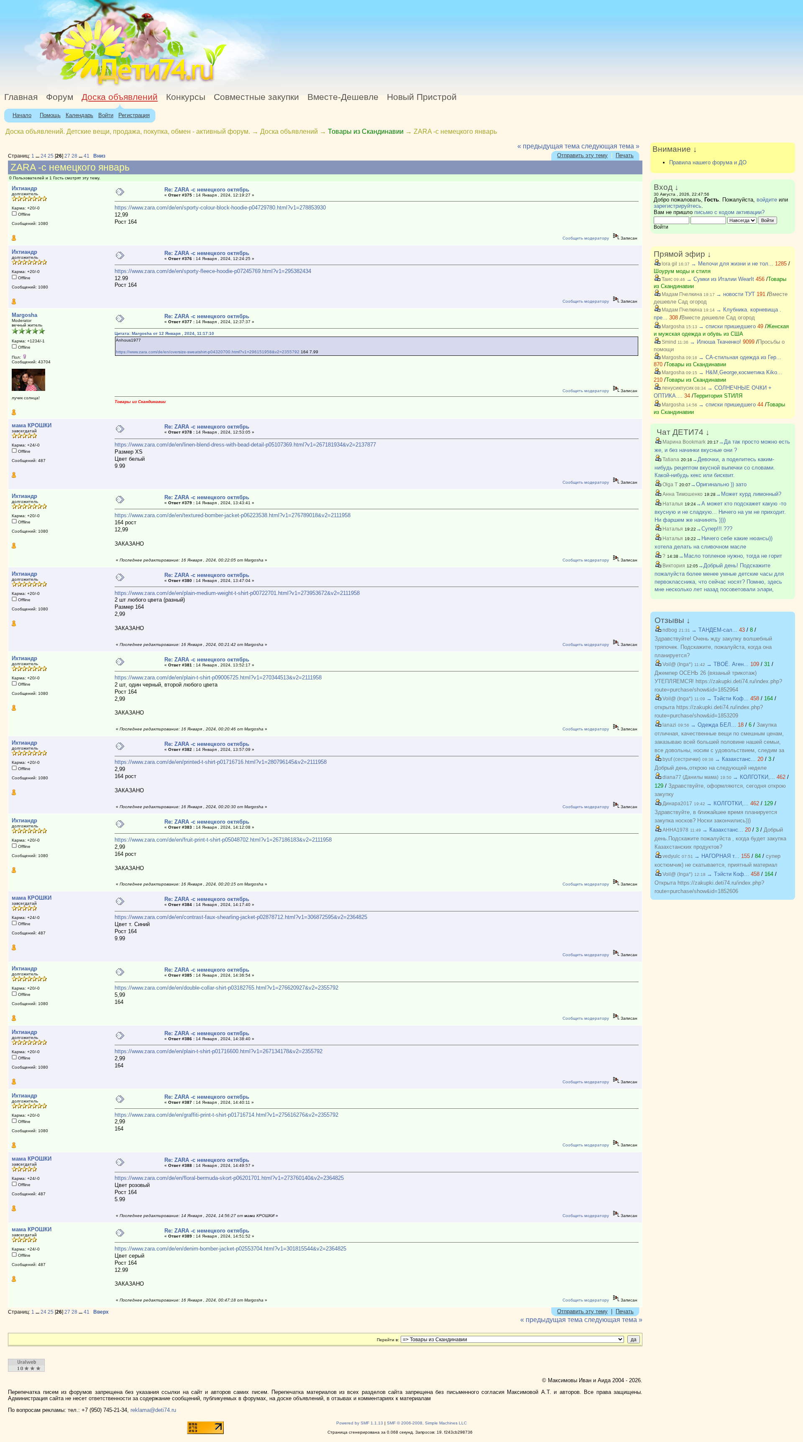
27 (67, 156)
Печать (625, 155)
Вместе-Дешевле (342, 97)
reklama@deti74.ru (153, 1410)
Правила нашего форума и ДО (708, 162)
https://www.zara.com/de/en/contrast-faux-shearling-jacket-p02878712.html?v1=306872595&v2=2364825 (241, 917)
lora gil (668, 264)
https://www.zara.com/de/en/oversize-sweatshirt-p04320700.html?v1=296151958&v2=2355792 (207, 352)
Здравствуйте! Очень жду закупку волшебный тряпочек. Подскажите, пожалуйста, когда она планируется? (713, 647)
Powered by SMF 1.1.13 (359, 1423)
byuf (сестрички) (681, 759)
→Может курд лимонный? (748, 494)
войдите (767, 200)
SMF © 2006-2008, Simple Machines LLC (427, 1423)
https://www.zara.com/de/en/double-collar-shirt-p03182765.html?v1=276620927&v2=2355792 (226, 988)
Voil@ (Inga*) (677, 664)
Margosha (24, 315)
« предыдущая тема (548, 146)
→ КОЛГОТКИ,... (754, 777)
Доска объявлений (120, 97)
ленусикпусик (676, 388)
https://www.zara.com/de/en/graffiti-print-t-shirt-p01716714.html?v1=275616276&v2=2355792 (226, 1115)
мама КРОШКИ (31, 425)
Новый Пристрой (422, 97)
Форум (59, 97)
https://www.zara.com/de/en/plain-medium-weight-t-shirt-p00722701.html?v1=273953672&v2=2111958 (237, 593)
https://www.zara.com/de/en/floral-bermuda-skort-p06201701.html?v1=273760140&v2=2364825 (229, 1178)
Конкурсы (185, 97)
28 (74, 156)
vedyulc (670, 856)
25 (51, 156)
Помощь (50, 115)
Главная (21, 97)
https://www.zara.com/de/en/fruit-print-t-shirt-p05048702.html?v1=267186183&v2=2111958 (223, 840)
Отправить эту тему (582, 155)
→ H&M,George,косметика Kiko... (740, 372)
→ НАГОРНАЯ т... (716, 856)
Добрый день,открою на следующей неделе (711, 768)
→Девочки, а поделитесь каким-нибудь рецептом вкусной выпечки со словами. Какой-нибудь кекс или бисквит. (715, 467)
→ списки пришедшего (727, 326)
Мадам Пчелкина (681, 294)
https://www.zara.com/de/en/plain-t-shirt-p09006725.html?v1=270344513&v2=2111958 (218, 677)
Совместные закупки (256, 97)
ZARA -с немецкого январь (455, 131)
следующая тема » (610, 146)
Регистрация (134, 115)
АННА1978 (674, 830)
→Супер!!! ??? (714, 529)
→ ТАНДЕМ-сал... (714, 630)
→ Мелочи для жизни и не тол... (732, 263)
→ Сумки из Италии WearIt (721, 279)
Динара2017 (676, 803)
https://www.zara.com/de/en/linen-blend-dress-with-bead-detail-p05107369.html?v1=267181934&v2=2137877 (245, 445)
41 (87, 156)
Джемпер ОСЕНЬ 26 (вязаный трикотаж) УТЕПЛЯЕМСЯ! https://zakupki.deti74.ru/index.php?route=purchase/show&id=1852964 (718, 681)
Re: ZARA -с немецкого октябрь (206, 189)
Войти (105, 115)
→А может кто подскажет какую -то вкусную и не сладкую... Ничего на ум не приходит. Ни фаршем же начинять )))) (720, 511)
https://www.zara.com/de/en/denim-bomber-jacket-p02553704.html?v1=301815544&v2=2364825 (230, 1248)
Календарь (79, 115)
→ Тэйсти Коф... (727, 698)
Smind (668, 342)
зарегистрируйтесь (677, 206)
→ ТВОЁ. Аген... (727, 664)
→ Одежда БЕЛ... (713, 725)
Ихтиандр (24, 188)
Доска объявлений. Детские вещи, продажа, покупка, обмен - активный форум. (127, 131)
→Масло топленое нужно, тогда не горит (730, 556)
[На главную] (76, 85)
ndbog (669, 630)
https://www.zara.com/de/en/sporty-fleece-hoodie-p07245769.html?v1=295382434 (213, 271)
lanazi (668, 725)
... (38, 156)
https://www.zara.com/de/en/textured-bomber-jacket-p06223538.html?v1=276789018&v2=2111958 (232, 515)
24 (43, 156)
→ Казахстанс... (735, 759)
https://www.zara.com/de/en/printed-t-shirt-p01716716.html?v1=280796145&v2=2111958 (221, 762)
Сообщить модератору (586, 238)
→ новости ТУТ (735, 294)
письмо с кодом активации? (729, 212)
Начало (22, 115)
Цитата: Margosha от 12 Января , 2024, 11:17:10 (164, 333)
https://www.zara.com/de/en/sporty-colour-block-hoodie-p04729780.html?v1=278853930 (220, 207)
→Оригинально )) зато (718, 484)
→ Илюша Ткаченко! (715, 342)
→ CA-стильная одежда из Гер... (739, 357)
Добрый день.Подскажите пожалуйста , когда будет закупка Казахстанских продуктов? (720, 838)
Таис (666, 279)
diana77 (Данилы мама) (690, 777)
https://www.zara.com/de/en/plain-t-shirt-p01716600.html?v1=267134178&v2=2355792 (218, 1051)
